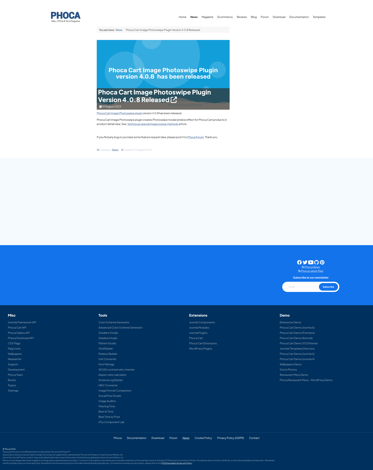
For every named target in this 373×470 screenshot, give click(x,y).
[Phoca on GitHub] (316, 262)
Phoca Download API (21, 338)
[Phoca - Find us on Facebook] (299, 262)
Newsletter (14, 359)
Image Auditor (107, 401)
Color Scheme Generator (114, 322)
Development (16, 369)
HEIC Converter (108, 385)
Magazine (207, 17)
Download (279, 17)
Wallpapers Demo (291, 364)
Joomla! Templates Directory (297, 348)
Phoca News (312, 267)
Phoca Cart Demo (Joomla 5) (297, 353)
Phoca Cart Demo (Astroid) (296, 338)
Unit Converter (107, 359)
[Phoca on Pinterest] (322, 262)
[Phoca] (65, 14)
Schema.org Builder (110, 380)
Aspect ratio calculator (112, 374)
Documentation (299, 17)
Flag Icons (14, 348)
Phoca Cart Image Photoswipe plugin (119, 113)
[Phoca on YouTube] (310, 262)
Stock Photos (288, 369)
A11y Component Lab (111, 422)
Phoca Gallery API (19, 332)
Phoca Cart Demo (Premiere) (297, 332)
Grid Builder (105, 348)
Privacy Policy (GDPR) (230, 438)
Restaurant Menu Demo (294, 374)
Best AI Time (105, 411)
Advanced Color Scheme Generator (120, 327)
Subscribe (328, 286)
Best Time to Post (109, 416)
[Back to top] (364, 450)
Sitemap (13, 390)
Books (12, 380)
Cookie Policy (203, 438)
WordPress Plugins (200, 348)
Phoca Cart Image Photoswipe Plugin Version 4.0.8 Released (154, 96)
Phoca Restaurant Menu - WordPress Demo (306, 380)
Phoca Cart (196, 338)
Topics (12, 385)
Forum (265, 17)
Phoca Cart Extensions (203, 343)
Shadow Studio (107, 338)
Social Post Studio (109, 395)
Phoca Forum (195, 137)
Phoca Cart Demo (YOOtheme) (299, 343)
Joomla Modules (199, 327)
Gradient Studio (108, 332)
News (194, 17)
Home (182, 17)
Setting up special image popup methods (152, 124)
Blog (254, 17)
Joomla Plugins (198, 332)
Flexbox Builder (107, 353)
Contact (254, 438)
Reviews (242, 17)
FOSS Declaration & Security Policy (176, 463)
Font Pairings (106, 364)
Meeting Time (106, 406)
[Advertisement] (256, 73)
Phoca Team (15, 374)
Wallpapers (15, 353)
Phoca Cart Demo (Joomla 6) (297, 327)
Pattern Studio (107, 343)
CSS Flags (14, 343)
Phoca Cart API (17, 327)
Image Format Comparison (114, 390)
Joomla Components (202, 322)
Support (13, 364)
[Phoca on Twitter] (305, 262)
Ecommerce (225, 17)
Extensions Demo (290, 322)
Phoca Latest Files (312, 271)
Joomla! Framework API (22, 322)
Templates (319, 17)
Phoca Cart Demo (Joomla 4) (297, 359)
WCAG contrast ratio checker (116, 369)
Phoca (118, 438)
